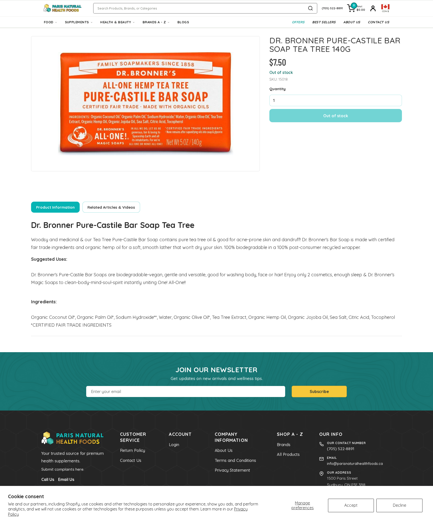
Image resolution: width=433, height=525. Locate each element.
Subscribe (319, 391)
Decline (399, 505)
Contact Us (378, 22)
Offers (298, 22)
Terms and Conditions (235, 460)
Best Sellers (324, 22)
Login (174, 444)
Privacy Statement (232, 470)
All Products (288, 454)
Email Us (66, 479)
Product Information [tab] (55, 207)
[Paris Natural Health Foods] (62, 8)
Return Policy (132, 450)
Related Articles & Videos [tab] (111, 207)
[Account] (373, 8)
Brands (283, 444)
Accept (351, 505)
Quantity (277, 88)
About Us (351, 22)
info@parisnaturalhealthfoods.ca (355, 463)
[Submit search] (310, 8)
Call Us (47, 479)
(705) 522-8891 (340, 448)
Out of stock (335, 115)
